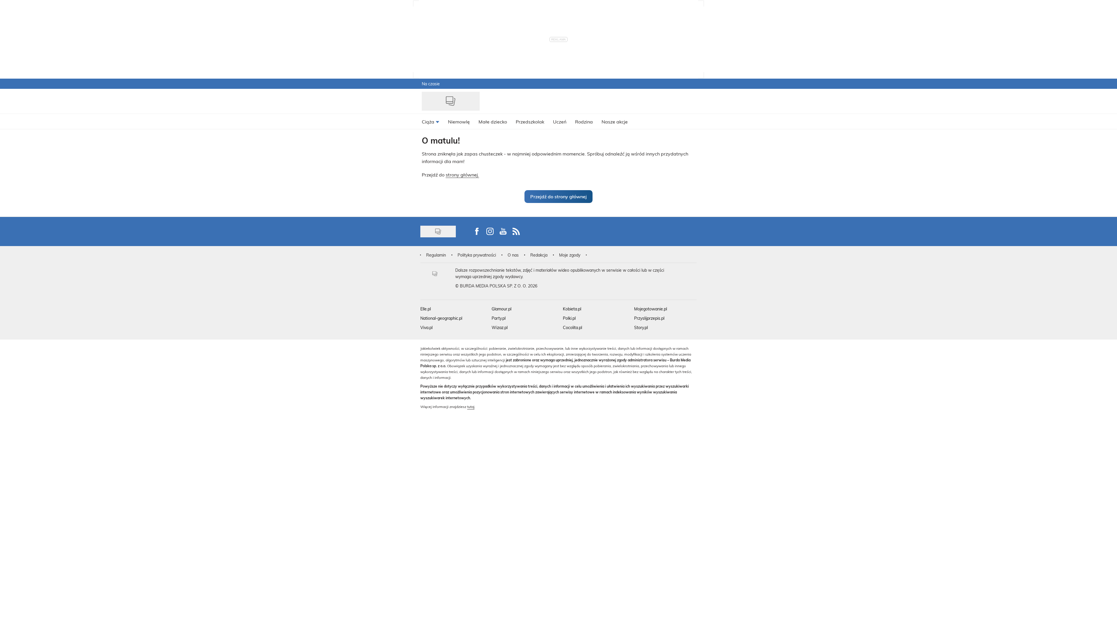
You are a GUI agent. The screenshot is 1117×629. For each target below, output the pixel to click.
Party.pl (499, 318)
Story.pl (641, 327)
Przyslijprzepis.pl (649, 318)
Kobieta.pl (572, 309)
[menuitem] (430, 121)
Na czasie (431, 83)
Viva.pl (426, 327)
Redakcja (538, 255)
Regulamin (436, 255)
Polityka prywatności (477, 255)
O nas (513, 255)
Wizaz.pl (500, 327)
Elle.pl (425, 309)
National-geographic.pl (441, 318)
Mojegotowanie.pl (650, 309)
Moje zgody (569, 255)
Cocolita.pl (572, 327)
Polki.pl (569, 318)
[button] (558, 196)
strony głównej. (462, 175)
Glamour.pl (501, 309)
